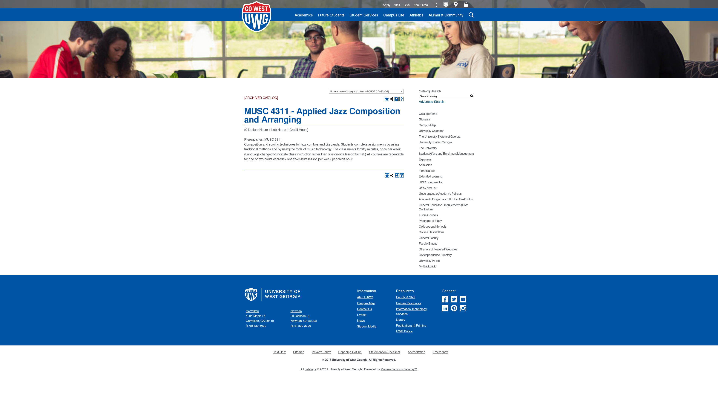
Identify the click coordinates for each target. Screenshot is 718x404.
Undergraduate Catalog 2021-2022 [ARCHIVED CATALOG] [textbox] (359, 91)
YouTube (463, 299)
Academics (304, 15)
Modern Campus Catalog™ (399, 369)
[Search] (471, 15)
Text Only (279, 352)
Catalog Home (428, 113)
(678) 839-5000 (256, 325)
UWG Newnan (428, 188)
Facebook (445, 299)
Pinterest (454, 308)
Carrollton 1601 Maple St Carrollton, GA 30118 (260, 316)
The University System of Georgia (440, 136)
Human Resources (408, 303)
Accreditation (416, 352)
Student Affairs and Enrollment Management (446, 153)
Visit (397, 5)
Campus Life (393, 15)
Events (361, 315)
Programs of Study (430, 220)
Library (400, 319)
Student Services (364, 15)
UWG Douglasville (430, 182)
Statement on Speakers (384, 352)
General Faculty (428, 238)
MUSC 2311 (273, 139)
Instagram (463, 308)
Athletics (416, 15)
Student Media (366, 326)
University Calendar (431, 130)
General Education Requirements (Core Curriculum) (443, 207)
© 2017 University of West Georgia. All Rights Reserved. (359, 359)
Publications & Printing (411, 325)
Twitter (454, 299)
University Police (429, 260)
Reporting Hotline (350, 352)
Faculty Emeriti (428, 243)
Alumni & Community (446, 15)
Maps (456, 4)
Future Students (331, 15)
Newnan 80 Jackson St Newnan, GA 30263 (304, 316)
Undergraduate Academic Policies (440, 193)
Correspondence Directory (435, 255)
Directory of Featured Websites (438, 249)
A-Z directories (446, 4)
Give (407, 5)
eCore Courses (428, 215)
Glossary (424, 119)
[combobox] (366, 91)
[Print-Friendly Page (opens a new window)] (397, 99)
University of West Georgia (256, 16)
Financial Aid (427, 171)
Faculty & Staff (405, 297)
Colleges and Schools (432, 226)
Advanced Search (431, 101)
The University (428, 148)
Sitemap (298, 352)
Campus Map (427, 125)
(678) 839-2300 (301, 325)
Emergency (440, 352)
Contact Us (364, 309)
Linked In (445, 308)
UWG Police (404, 331)
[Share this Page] (392, 99)
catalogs (310, 369)
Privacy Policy (321, 352)
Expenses (425, 159)
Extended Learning (431, 176)
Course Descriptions (431, 232)
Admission (425, 165)
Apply (386, 5)
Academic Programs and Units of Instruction (446, 199)
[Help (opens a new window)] (401, 99)
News (361, 320)
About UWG (421, 5)
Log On (466, 4)
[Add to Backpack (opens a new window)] (387, 99)
